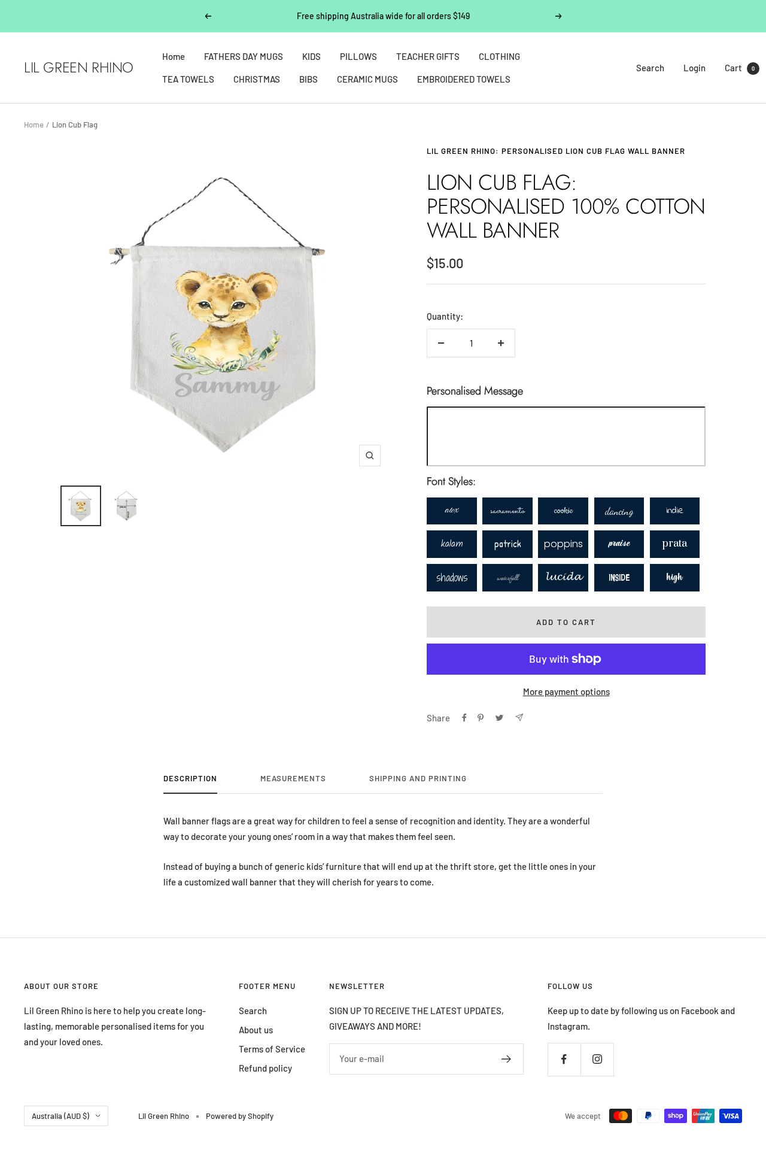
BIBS (308, 79)
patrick (507, 543)
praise (619, 544)
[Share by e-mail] (519, 717)
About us (256, 1029)
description (190, 778)
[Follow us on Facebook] (564, 1059)
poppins (563, 544)
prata (674, 543)
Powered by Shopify (239, 1116)
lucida (563, 577)
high (675, 577)
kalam (452, 543)
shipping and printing (418, 778)
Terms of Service (272, 1048)
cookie (563, 510)
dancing (619, 511)
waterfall (507, 577)
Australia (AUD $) (60, 1116)
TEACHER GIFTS (428, 56)
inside (619, 577)
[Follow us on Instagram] (596, 1059)
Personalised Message (475, 391)
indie (674, 510)
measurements (293, 778)
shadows (452, 577)
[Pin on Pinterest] (481, 718)
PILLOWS (358, 56)
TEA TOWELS (188, 79)
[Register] (506, 1059)
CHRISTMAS (256, 79)
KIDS (311, 56)
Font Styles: (451, 481)
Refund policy (265, 1068)
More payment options (566, 691)
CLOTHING (499, 56)
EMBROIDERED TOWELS (463, 79)
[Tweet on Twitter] (499, 718)
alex (451, 511)
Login (694, 67)
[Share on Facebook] (464, 718)
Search (650, 67)
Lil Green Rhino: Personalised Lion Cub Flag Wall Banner (556, 151)
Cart (740, 67)
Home (173, 56)
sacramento (508, 511)
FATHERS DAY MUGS (243, 56)
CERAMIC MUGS (367, 79)
